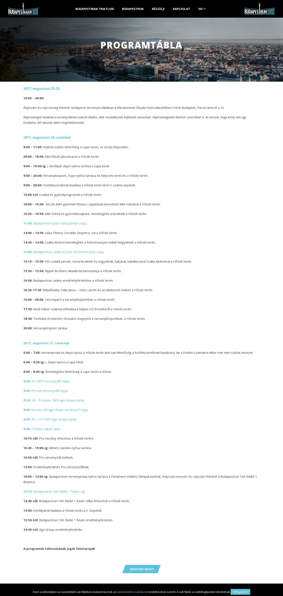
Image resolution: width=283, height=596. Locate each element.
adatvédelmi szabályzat (132, 592)
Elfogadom (240, 592)
